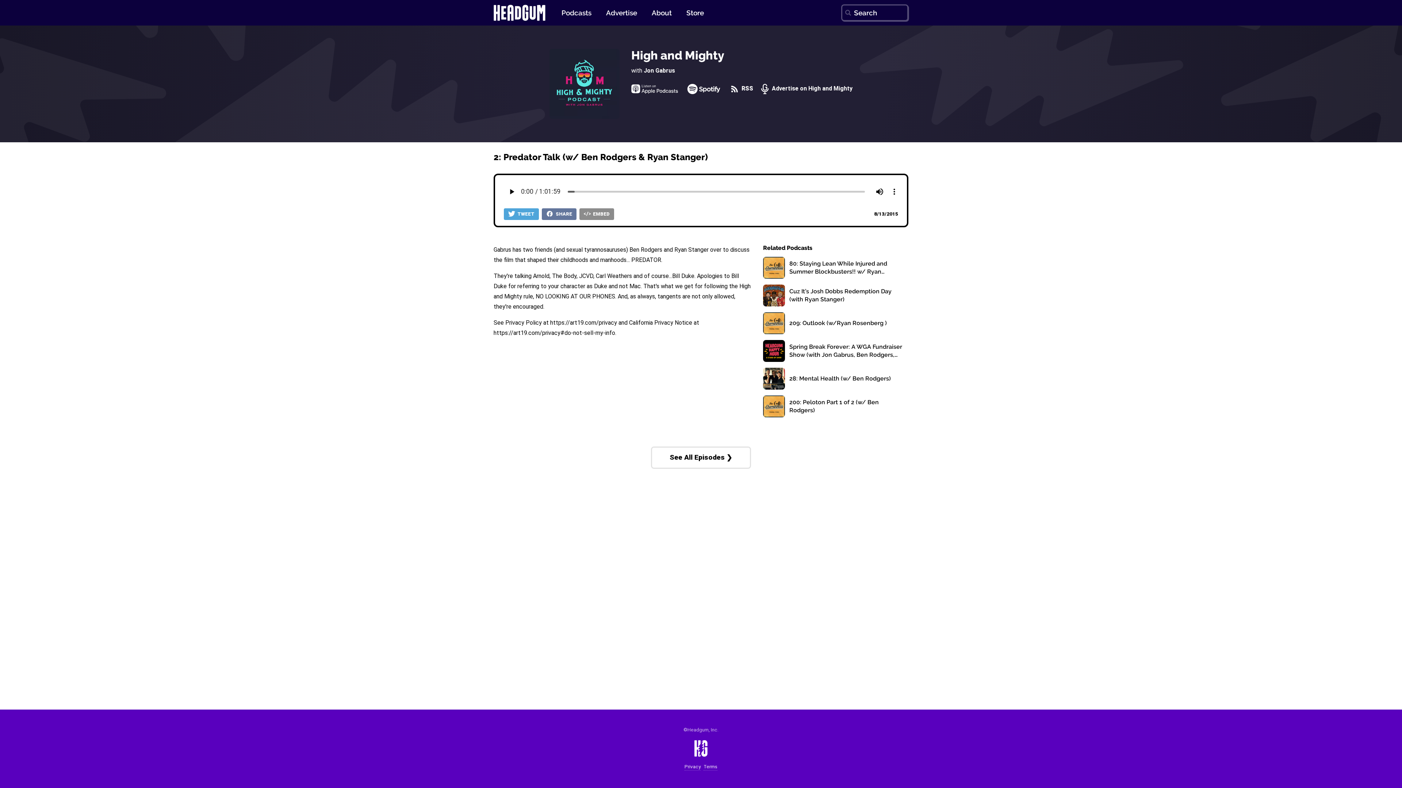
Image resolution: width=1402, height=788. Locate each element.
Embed (601, 214)
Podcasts (576, 13)
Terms (710, 766)
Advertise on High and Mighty (811, 88)
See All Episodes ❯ (701, 457)
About (662, 13)
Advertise (621, 13)
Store (695, 13)
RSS (746, 88)
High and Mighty (677, 55)
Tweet (525, 214)
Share (563, 214)
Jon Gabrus (659, 70)
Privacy (693, 766)
